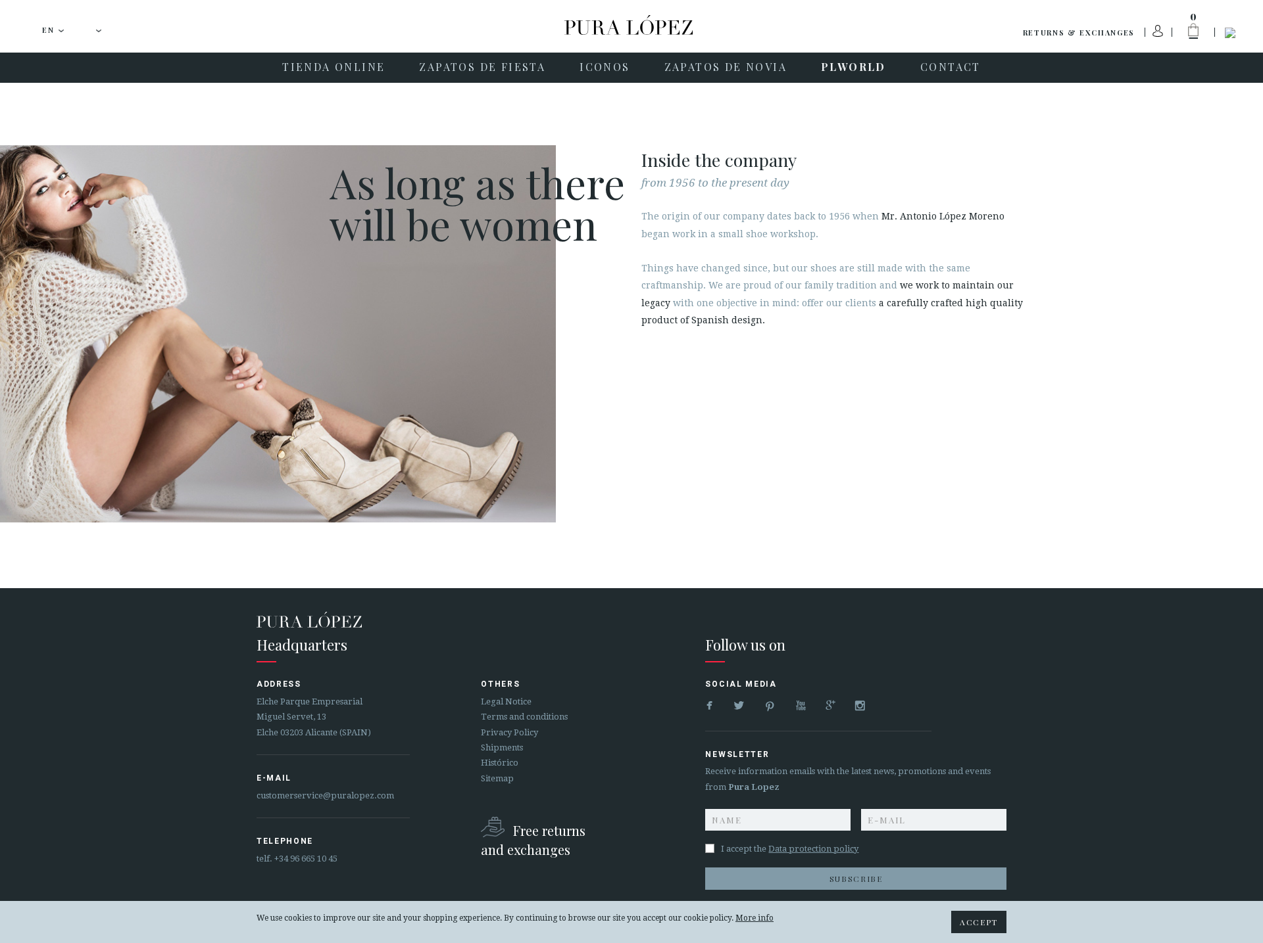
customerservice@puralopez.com (325, 795)
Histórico (499, 763)
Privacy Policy (509, 732)
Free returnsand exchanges (533, 840)
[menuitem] (333, 68)
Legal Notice (506, 701)
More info (754, 918)
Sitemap (497, 778)
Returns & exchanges (1079, 32)
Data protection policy (813, 849)
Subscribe (856, 878)
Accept (979, 922)
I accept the (789, 849)
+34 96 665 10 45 (305, 858)
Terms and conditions (524, 717)
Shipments (502, 747)
